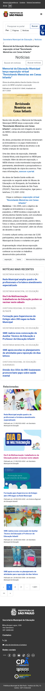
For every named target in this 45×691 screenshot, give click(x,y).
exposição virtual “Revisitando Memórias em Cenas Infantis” (22, 200)
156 (5, 640)
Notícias (26, 30)
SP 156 (5, 5)
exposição (8, 259)
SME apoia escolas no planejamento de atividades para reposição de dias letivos (22, 353)
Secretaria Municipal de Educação (17, 39)
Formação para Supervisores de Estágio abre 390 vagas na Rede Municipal (19, 319)
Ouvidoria (22, 2)
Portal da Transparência (33, 2)
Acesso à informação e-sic (10, 2)
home (19, 259)
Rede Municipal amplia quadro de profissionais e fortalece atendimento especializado (22, 282)
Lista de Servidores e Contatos (15, 645)
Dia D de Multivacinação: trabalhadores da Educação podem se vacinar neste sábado (22, 299)
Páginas (15, 30)
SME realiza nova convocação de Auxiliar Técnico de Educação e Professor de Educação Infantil (20, 336)
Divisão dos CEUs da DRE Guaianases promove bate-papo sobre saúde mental (21, 373)
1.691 (34, 587)
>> (4, 593)
